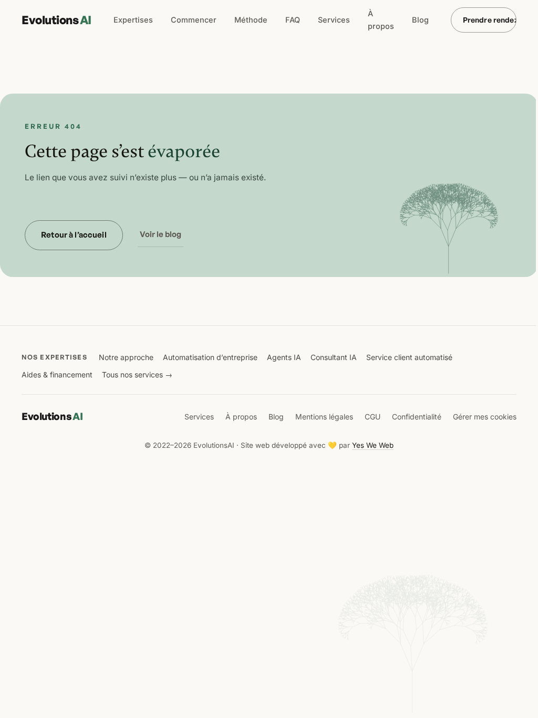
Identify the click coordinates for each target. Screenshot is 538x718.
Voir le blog (160, 234)
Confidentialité (416, 416)
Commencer (193, 19)
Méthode (250, 19)
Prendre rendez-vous (489, 19)
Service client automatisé (409, 357)
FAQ (292, 19)
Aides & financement (57, 374)
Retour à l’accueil (74, 235)
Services (334, 19)
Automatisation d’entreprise (210, 357)
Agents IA (284, 357)
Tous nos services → (137, 374)
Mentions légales (324, 416)
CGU (372, 416)
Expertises (133, 19)
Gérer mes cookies (484, 416)
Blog (420, 19)
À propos (381, 19)
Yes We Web (373, 445)
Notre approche (126, 357)
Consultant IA (334, 357)
